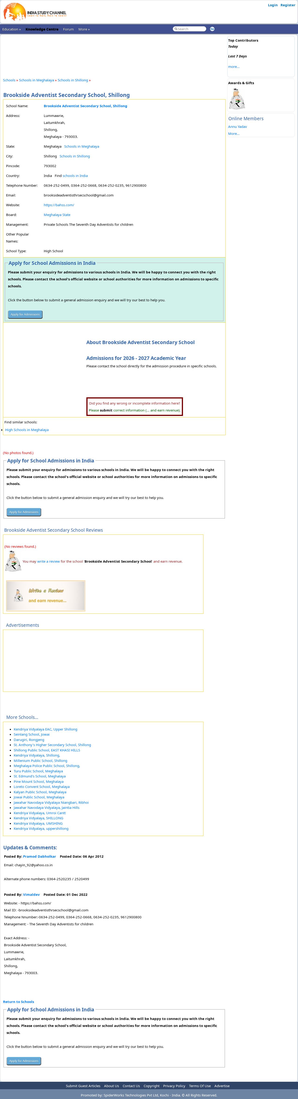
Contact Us (131, 1085)
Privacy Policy (174, 1085)
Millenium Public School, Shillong (40, 760)
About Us (111, 1085)
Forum (68, 29)
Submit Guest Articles (83, 1085)
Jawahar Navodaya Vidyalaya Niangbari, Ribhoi (51, 802)
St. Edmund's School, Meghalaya (40, 776)
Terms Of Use (200, 1085)
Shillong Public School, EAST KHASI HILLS (47, 750)
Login (273, 5)
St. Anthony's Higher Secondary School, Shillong (52, 744)
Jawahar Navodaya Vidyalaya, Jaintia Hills (46, 807)
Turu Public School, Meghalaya (38, 771)
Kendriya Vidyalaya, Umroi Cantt (40, 812)
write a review (48, 561)
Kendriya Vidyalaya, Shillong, (37, 755)
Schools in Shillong (73, 80)
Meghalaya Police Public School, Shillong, (47, 765)
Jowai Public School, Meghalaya (39, 797)
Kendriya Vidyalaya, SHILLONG (38, 818)
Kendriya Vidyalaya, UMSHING (38, 823)
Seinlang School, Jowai (32, 734)
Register (288, 5)
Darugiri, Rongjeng (29, 739)
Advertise (222, 1085)
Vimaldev (31, 894)
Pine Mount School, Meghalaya (39, 781)
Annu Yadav (237, 126)
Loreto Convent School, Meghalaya (42, 786)
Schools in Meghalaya (36, 80)
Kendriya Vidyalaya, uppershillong (41, 828)
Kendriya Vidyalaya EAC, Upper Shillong (45, 729)
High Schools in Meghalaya (27, 429)
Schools (9, 80)
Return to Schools (18, 1001)
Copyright (151, 1085)
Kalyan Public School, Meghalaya (40, 792)
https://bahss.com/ (59, 205)
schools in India (75, 175)
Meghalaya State (57, 214)
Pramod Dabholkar (39, 856)
